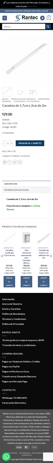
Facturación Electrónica (14, 402)
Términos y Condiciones (14, 319)
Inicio (5, 99)
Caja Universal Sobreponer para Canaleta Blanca (26, 256)
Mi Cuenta (12, 453)
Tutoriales (24, 453)
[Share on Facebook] (9, 162)
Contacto (27, 455)
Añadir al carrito (30, 143)
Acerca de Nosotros (12, 303)
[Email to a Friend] (20, 162)
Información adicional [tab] (16, 190)
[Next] (46, 60)
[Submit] (48, 26)
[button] (4, 18)
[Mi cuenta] (42, 18)
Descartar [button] (32, 6)
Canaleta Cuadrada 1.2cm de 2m (9, 252)
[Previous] (6, 60)
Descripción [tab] (10, 184)
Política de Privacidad (13, 324)
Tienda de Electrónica (23, 99)
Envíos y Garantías (11, 308)
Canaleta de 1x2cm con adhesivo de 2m (44, 254)
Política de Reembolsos (13, 313)
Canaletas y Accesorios (26, 101)
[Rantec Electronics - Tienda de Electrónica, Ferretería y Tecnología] (26, 18)
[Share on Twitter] (15, 162)
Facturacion (38, 453)
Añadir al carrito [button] (9, 281)
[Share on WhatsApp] (4, 162)
